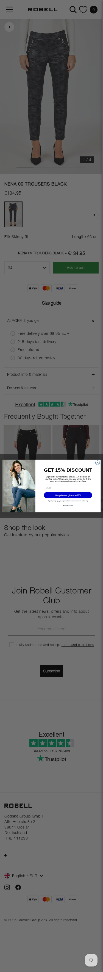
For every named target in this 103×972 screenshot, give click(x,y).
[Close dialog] (97, 463)
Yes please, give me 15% (68, 495)
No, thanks (68, 505)
